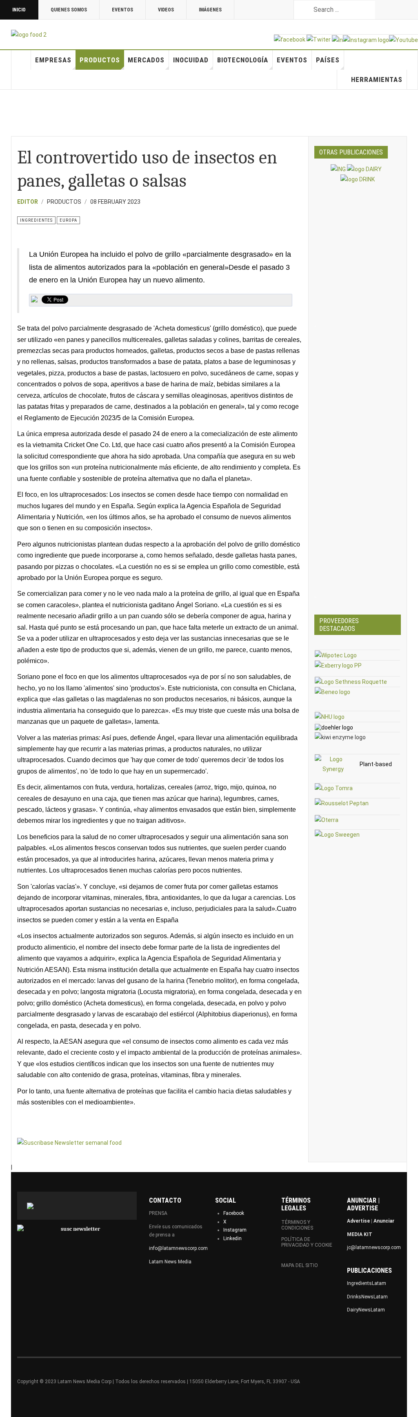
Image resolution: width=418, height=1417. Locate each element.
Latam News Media (170, 1262)
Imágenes (210, 10)
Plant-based (376, 764)
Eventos (122, 10)
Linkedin (232, 1238)
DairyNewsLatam (366, 1310)
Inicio (19, 10)
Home (21, 60)
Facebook (233, 1213)
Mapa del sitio (299, 1265)
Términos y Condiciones (297, 1225)
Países (328, 60)
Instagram (235, 1230)
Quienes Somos (69, 10)
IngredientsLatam (366, 1283)
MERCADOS (146, 60)
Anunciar (384, 1221)
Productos (100, 60)
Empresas (53, 60)
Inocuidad (191, 60)
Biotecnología (242, 60)
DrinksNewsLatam (367, 1297)
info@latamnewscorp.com (178, 1248)
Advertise (358, 1221)
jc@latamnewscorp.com (374, 1247)
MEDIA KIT (359, 1234)
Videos (166, 10)
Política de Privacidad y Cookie (306, 1242)
